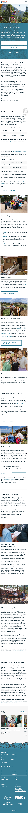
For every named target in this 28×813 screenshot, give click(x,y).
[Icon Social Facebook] (7, 766)
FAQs (16, 777)
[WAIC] (20, 798)
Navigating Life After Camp (16, 701)
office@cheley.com (5, 764)
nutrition (14, 331)
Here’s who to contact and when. (18, 650)
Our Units (3, 782)
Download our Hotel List (9, 479)
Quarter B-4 (8, 286)
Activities (3, 784)
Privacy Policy (14, 810)
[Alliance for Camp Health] (20, 803)
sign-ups (22, 403)
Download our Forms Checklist (19, 151)
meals (17, 403)
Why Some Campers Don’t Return (9, 702)
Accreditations (18, 786)
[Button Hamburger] (26, 1)
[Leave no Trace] (8, 803)
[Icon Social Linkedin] (4, 766)
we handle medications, (6, 331)
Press (16, 784)
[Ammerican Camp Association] (8, 798)
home (24, 405)
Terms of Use (24, 808)
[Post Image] (11, 721)
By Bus (4, 243)
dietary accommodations (6, 336)
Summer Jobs (4, 786)
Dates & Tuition (4, 779)
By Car (4, 232)
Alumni (16, 782)
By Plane (5, 236)
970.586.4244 (4, 762)
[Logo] (4, 2)
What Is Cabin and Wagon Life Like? (11, 730)
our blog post (9, 141)
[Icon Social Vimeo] (12, 766)
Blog (16, 779)
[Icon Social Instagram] (2, 766)
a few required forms (21, 328)
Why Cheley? (4, 777)
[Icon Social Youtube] (9, 766)
